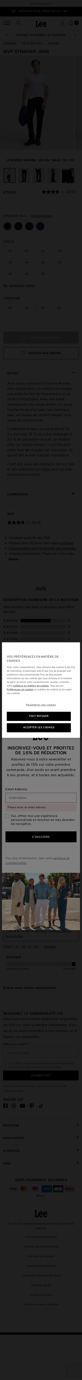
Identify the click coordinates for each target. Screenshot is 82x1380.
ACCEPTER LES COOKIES (38, 727)
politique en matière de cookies (31, 685)
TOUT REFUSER (39, 716)
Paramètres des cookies (41, 705)
